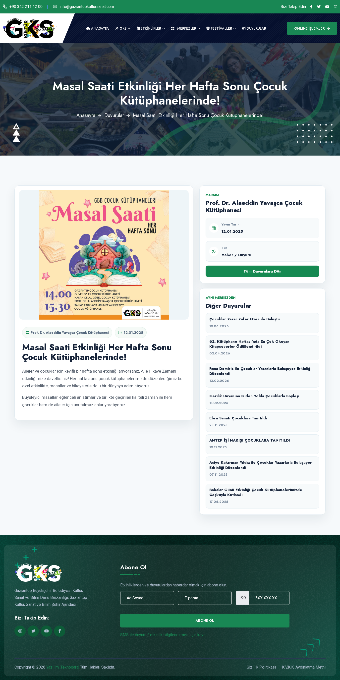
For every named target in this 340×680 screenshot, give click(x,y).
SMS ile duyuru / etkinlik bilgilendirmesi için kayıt (163, 634)
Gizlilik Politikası (261, 667)
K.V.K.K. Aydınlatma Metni (304, 667)
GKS (122, 28)
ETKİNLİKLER (150, 28)
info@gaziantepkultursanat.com (86, 6)
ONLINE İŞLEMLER (309, 28)
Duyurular (114, 115)
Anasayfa (99, 28)
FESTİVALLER (221, 28)
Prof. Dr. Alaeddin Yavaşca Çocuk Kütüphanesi (70, 332)
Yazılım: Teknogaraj (62, 667)
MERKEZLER (186, 28)
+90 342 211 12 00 (26, 6)
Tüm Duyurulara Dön (262, 271)
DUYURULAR (256, 28)
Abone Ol (205, 620)
